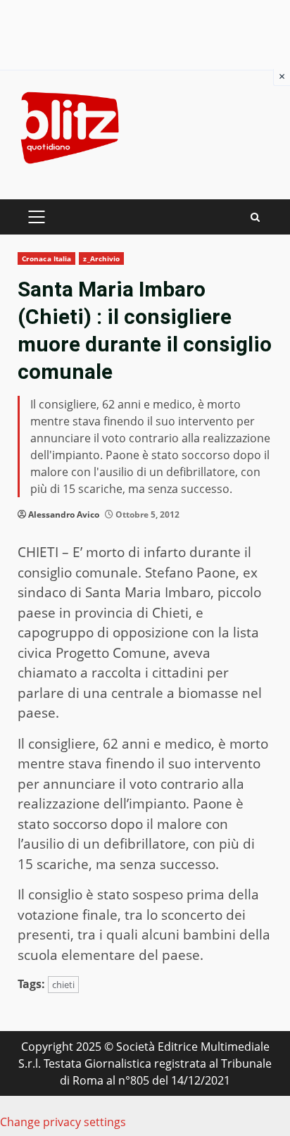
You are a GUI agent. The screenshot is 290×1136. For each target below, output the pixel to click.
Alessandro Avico (63, 514)
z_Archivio (101, 258)
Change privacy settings (63, 1122)
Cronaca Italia (46, 258)
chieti (63, 984)
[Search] (255, 217)
